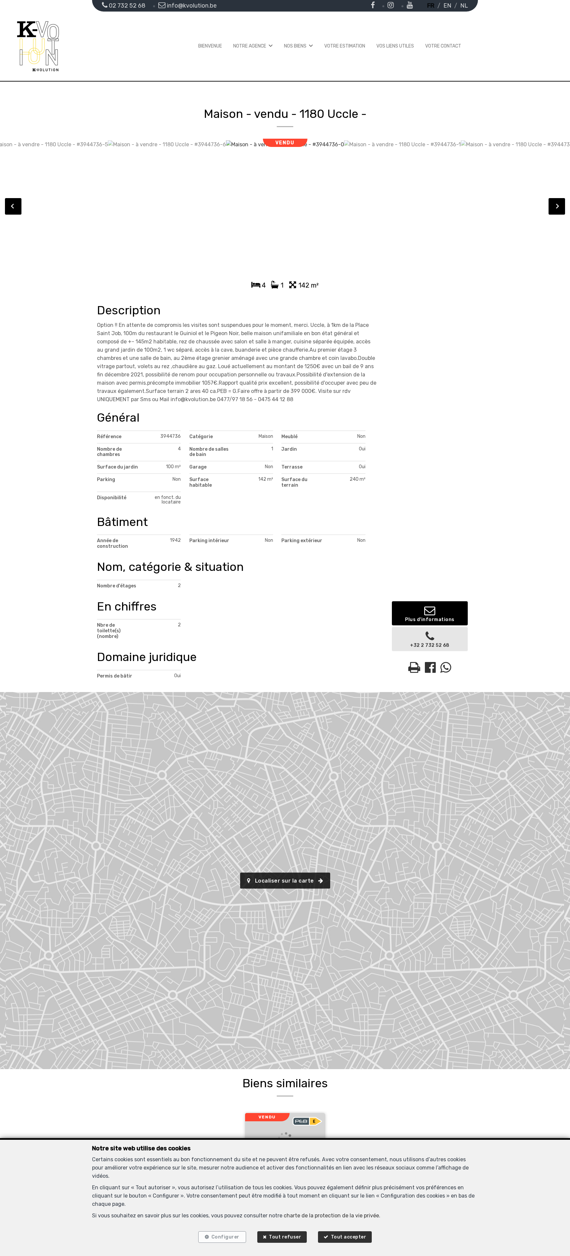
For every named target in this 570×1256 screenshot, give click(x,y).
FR (430, 5)
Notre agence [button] (249, 46)
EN (447, 5)
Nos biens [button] (295, 46)
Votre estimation (344, 46)
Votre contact (443, 46)
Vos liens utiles (395, 46)
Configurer (225, 1237)
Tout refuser (285, 1237)
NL (464, 5)
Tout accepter (348, 1237)
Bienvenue (210, 46)
